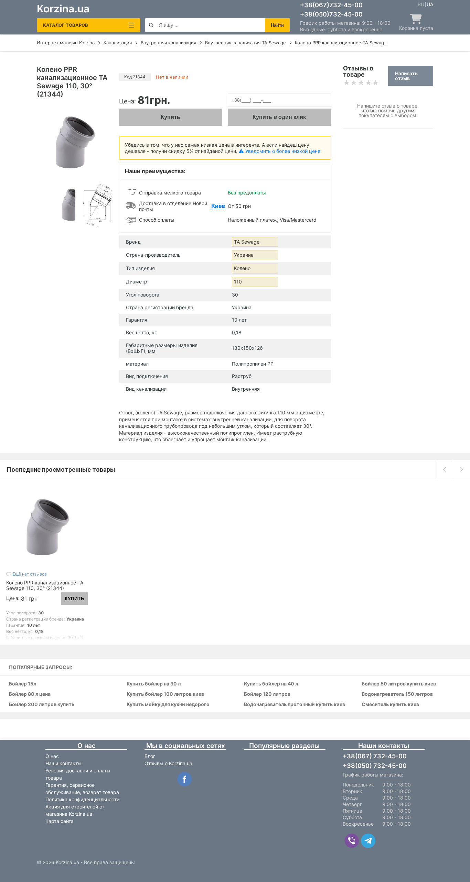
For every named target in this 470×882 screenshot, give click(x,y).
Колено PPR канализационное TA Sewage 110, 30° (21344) (44, 585)
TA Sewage (246, 242)
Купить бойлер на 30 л (154, 683)
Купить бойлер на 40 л (271, 683)
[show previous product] (444, 469)
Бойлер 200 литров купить (41, 704)
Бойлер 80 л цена (30, 694)
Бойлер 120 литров (267, 694)
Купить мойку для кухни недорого (168, 704)
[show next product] (461, 469)
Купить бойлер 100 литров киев (165, 694)
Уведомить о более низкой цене (282, 151)
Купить (170, 117)
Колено (242, 268)
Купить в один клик (279, 117)
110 (238, 281)
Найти (277, 25)
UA (430, 4)
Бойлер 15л (22, 683)
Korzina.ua (63, 8)
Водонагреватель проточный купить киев (294, 704)
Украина (244, 255)
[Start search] (151, 25)
